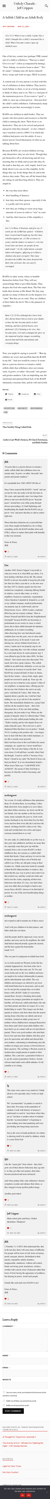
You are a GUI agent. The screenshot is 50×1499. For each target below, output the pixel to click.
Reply (43, 556)
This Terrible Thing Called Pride (17, 427)
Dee (6, 565)
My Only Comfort (10, 1472)
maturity (22, 408)
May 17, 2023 (23, 26)
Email (6, 1368)
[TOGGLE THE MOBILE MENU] (4, 5)
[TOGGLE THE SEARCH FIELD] (46, 5)
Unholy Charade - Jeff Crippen (25, 5)
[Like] (5, 551)
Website (7, 1380)
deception (9, 408)
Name (6, 1356)
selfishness (36, 408)
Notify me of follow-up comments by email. (21, 1401)
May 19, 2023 (15, 1150)
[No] (47, 1492)
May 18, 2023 (12, 1205)
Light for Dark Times (12, 1466)
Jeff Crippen (8, 26)
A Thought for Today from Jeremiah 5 (19, 1437)
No (29, 1495)
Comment (8, 1326)
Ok (22, 1495)
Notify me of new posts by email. (17, 1405)
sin (5, 412)
